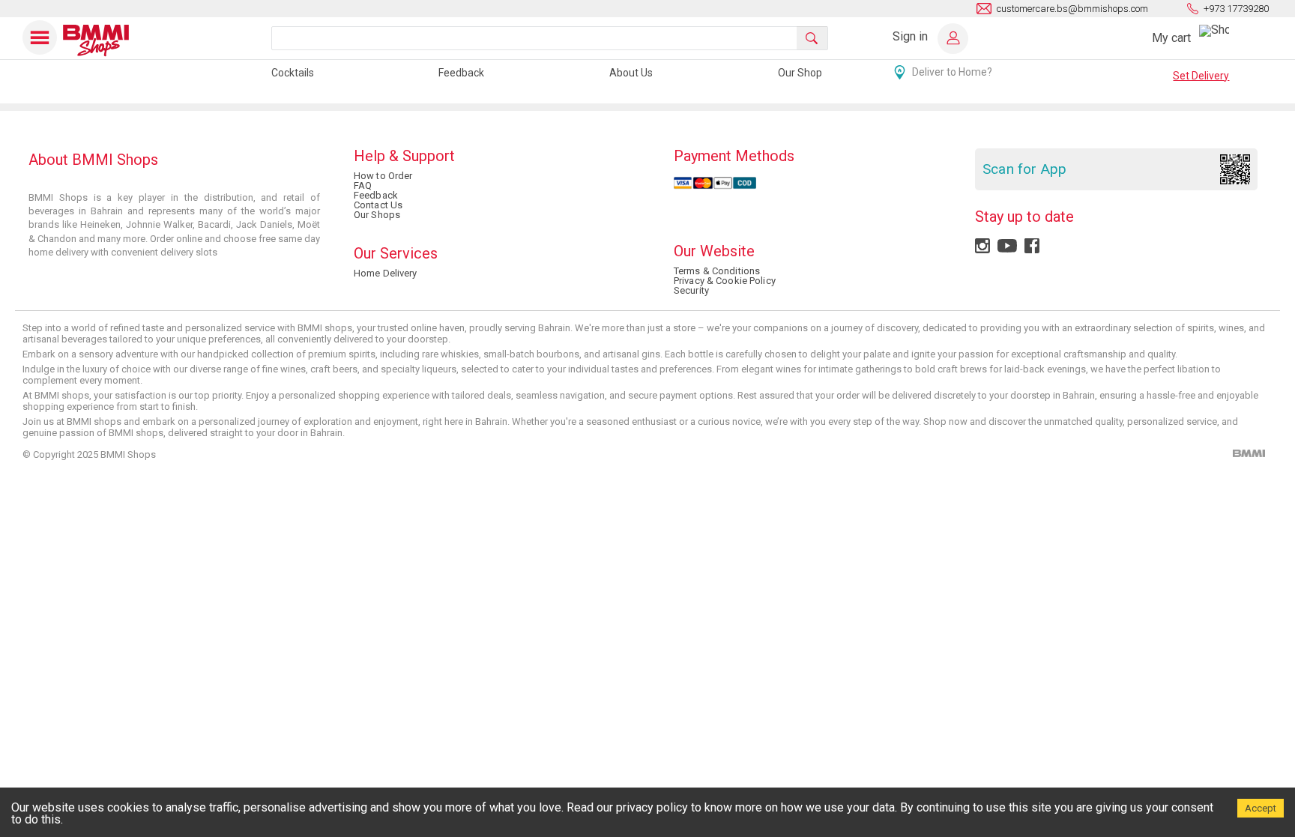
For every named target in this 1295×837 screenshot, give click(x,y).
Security (691, 290)
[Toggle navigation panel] (40, 37)
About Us (631, 72)
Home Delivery (385, 273)
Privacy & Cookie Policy (725, 280)
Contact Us (378, 205)
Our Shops (377, 214)
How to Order (383, 175)
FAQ (363, 185)
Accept (1260, 808)
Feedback (461, 72)
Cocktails (292, 72)
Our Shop (800, 72)
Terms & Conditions (717, 271)
